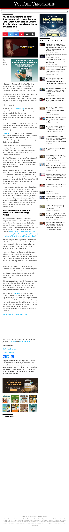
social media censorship (22, 371)
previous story (8, 133)
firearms (25, 363)
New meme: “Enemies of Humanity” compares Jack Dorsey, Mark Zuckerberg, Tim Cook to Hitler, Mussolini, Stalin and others (56, 128)
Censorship (32, 360)
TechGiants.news (24, 342)
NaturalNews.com (8, 352)
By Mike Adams (55, 114)
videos (9, 374)
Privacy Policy (34, 525)
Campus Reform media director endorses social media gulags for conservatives (55, 207)
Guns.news (12, 342)
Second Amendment (19, 369)
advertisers (17, 360)
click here (16, 293)
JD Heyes (15, 30)
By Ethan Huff (55, 74)
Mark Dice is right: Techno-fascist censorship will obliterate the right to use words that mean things (56, 215)
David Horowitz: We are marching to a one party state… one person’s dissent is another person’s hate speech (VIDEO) (56, 91)
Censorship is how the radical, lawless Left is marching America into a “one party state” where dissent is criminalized (55, 70)
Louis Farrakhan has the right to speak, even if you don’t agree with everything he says (56, 157)
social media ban (8, 371)
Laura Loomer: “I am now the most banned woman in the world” (56, 185)
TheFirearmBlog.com (9, 349)
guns (26, 367)
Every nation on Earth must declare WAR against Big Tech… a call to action (56, 198)
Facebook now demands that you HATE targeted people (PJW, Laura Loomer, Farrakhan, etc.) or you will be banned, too (56, 166)
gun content (12, 367)
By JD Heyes (55, 52)
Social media (30, 369)
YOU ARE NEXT (50, 191)
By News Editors (55, 95)
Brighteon (24, 360)
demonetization (8, 363)
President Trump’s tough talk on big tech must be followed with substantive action (55, 100)
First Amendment (25, 365)
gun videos (20, 367)
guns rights (32, 367)
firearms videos (13, 365)
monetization (7, 369)
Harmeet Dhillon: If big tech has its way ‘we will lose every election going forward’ (56, 119)
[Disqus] (20, 442)
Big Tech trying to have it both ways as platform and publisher (56, 149)
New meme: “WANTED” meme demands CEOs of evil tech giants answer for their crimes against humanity (55, 110)
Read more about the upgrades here (15, 314)
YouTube (15, 374)
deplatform (17, 363)
